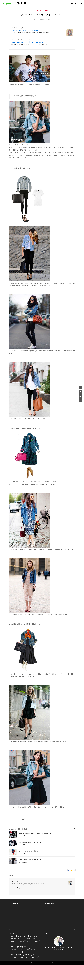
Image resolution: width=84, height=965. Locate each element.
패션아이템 (33, 949)
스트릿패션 (20, 949)
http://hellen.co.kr (16, 28)
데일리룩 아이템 (14, 944)
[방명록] (80, 396)
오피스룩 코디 (36, 941)
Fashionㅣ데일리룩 (43, 11)
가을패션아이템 (35, 954)
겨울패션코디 (26, 946)
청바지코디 (13, 954)
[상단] (80, 400)
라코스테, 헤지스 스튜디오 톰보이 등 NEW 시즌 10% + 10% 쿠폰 (29, 44)
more (39, 933)
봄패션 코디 (28, 957)
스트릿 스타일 (21, 941)
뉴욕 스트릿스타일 (14, 941)
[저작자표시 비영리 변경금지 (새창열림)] (27, 819)
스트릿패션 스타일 (29, 941)
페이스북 (68, 870)
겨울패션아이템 (21, 938)
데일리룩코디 (27, 954)
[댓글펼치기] (14, 875)
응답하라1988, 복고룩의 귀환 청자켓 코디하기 (42, 14)
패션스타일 (19, 936)
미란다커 (25, 936)
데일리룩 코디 (13, 946)
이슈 (31, 952)
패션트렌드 (35, 936)
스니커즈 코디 (25, 952)
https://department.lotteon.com (20, 40)
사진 (30, 936)
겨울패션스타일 (20, 954)
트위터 (74, 870)
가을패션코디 (28, 938)
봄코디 (20, 952)
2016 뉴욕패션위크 (35, 957)
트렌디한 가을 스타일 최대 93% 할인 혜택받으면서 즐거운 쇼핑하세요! (30, 32)
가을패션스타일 (14, 957)
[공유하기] (14, 819)
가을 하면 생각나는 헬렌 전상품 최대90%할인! (25, 30)
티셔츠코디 (21, 944)
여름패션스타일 (36, 938)
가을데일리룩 (13, 949)
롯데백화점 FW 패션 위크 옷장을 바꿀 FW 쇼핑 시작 (27, 42)
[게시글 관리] (16, 819)
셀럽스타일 (27, 944)
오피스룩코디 (33, 946)
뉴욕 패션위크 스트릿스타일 (34, 944)
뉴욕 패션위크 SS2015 (14, 952)
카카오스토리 (71, 870)
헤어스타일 (27, 949)
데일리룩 (20, 946)
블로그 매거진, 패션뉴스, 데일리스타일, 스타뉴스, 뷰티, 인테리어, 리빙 (28, 884)
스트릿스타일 (21, 957)
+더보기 (73, 828)
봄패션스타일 (13, 938)
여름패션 (36, 952)
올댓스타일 (15, 882)
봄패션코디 (13, 936)
